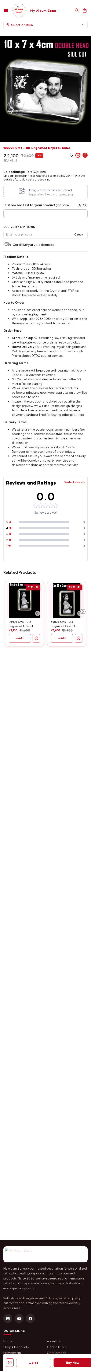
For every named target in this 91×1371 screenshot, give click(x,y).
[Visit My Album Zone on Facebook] (30, 1318)
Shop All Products (16, 1347)
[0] (85, 10)
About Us (53, 1341)
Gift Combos (56, 1353)
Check (78, 234)
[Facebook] (85, 155)
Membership (12, 1353)
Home (7, 1341)
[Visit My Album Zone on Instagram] (7, 1318)
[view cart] (85, 10)
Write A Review (74, 482)
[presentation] (45, 192)
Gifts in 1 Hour (57, 1347)
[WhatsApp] (77, 155)
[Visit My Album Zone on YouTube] (19, 1318)
